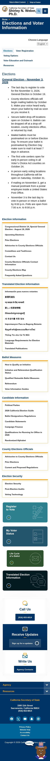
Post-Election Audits (14, 489)
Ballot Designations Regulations (20, 416)
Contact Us (10, 256)
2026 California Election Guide (19, 411)
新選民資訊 (10, 297)
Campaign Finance (14, 427)
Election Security (13, 484)
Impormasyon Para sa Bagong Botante (23, 324)
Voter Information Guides (17, 389)
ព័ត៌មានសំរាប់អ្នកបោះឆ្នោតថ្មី (15, 313)
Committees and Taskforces (18, 251)
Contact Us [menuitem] (25, 735)
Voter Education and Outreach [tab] (18, 60)
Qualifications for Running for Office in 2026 (23, 433)
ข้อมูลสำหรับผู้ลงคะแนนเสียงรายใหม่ (20, 330)
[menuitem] (11, 718)
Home (5, 19)
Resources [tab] (8, 65)
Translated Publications (16, 348)
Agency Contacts (25, 670)
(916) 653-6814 (25, 617)
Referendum (11, 384)
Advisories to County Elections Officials (24, 246)
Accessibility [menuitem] (25, 733)
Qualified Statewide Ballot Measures (22, 378)
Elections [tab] (7, 51)
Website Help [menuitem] (25, 730)
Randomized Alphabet (15, 440)
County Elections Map (15, 270)
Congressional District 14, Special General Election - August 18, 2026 (25, 228)
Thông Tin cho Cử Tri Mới (17, 335)
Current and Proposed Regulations (21, 467)
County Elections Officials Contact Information (21, 263)
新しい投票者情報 (13, 308)
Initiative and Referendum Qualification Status (23, 371)
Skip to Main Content (17, 2)
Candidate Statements (15, 421)
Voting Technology (14, 494)
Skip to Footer (35, 2)
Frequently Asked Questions (18, 275)
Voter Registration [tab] (25, 51)
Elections (8, 74)
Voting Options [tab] (10, 55)
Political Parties (12, 405)
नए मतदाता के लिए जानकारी (14, 302)
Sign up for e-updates (22, 643)
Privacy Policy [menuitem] (25, 727)
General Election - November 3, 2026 (22, 81)
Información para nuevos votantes (21, 292)
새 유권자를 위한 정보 (14, 319)
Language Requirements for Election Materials (22, 341)
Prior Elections (12, 240)
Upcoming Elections (14, 235)
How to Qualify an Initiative (18, 365)
